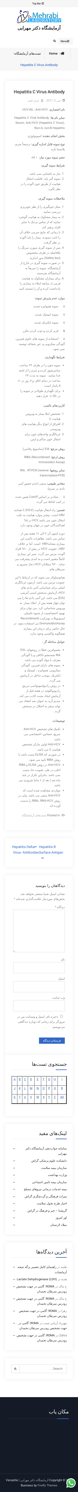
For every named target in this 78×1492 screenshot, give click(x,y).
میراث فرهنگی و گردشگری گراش (46, 1196)
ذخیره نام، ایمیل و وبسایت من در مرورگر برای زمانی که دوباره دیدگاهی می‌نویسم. (41, 1021)
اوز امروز (61, 1217)
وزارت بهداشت (57, 1175)
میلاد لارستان (58, 1225)
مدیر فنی (33, 100)
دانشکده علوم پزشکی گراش (49, 1160)
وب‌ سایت (58, 997)
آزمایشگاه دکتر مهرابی (39, 28)
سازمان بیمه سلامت (54, 1168)
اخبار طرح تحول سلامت (52, 1203)
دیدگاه (60, 907)
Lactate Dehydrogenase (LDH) (37, 1279)
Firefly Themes (47, 1485)
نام (63, 959)
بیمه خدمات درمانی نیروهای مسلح (45, 1189)
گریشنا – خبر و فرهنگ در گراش (47, 1210)
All (62, 1097)
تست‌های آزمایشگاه (28, 53)
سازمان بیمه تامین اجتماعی (49, 1182)
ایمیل (61, 978)
